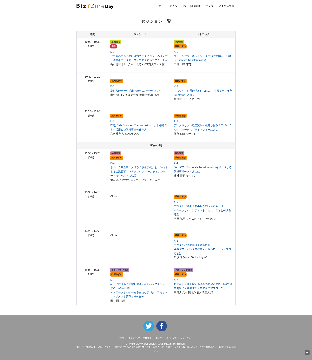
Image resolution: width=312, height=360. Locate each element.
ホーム (163, 6)
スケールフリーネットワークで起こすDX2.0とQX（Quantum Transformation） (203, 55)
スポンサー (209, 6)
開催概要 (195, 6)
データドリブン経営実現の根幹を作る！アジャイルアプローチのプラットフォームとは (202, 125)
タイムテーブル (178, 6)
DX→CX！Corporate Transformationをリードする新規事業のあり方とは (203, 167)
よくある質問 (226, 6)
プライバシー (187, 338)
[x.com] (149, 326)
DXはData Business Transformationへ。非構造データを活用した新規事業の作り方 (140, 125)
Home (121, 338)
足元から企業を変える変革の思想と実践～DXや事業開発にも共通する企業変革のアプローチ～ (203, 284)
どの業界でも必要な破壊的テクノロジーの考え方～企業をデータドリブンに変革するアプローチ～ (139, 55)
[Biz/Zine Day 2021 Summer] (162, 326)
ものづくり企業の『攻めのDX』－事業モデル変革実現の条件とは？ (203, 90)
